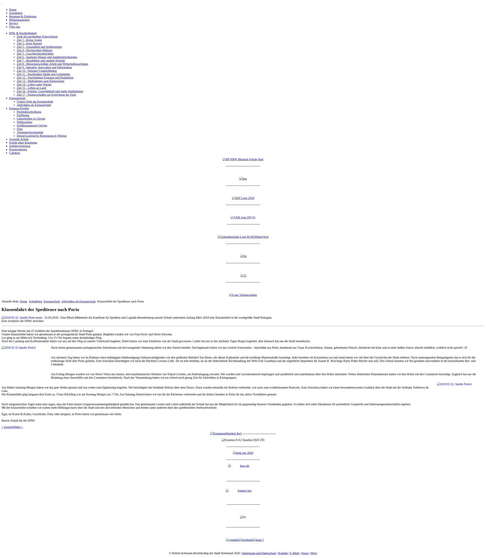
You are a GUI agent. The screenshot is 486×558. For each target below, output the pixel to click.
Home (13, 9)
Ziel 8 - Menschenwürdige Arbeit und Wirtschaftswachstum (52, 64)
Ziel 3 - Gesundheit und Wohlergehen (39, 46)
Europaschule (17, 98)
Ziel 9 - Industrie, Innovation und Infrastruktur (44, 67)
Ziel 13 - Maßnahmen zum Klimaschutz (40, 81)
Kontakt (283, 553)
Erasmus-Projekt (19, 108)
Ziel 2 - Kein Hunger (29, 43)
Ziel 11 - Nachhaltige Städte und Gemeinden (43, 74)
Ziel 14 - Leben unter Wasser (34, 84)
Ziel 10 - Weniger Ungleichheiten (37, 70)
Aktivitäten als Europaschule (34, 105)
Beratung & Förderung (22, 16)
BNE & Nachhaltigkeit (23, 33)
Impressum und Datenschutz (259, 553)
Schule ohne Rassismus (23, 142)
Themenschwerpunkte (30, 132)
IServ (314, 553)
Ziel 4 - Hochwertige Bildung (34, 50)
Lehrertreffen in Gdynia (31, 118)
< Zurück (7, 427)
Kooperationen (18, 149)
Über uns (14, 26)
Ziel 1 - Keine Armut (29, 40)
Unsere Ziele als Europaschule (35, 101)
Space (305, 553)
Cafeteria (14, 152)
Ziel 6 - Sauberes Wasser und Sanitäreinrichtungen (47, 57)
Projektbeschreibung (29, 111)
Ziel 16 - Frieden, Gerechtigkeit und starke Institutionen (50, 91)
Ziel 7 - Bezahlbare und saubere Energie (41, 60)
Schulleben (15, 13)
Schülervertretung (19, 146)
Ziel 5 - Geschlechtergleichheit (35, 53)
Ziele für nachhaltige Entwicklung (37, 36)
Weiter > (18, 427)
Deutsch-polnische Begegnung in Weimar (42, 135)
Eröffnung (23, 115)
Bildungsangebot (19, 19)
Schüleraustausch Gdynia (32, 125)
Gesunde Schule (19, 139)
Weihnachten (24, 122)
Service (13, 23)
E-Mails (294, 553)
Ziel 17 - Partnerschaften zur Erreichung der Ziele (46, 94)
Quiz (20, 129)
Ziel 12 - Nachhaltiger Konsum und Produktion (45, 77)
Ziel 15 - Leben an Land (31, 87)
